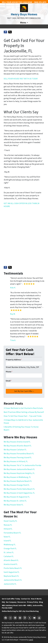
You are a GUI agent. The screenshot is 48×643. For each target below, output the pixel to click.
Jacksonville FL (10, 584)
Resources (21, 602)
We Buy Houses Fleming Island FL (18, 457)
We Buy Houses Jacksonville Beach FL (19, 469)
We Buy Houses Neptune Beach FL (18, 481)
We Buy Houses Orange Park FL (16, 485)
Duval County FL (10, 521)
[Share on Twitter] (10, 32)
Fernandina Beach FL (12, 532)
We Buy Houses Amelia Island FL (17, 441)
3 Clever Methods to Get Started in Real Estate (23, 408)
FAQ (3, 602)
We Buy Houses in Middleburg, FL (17, 477)
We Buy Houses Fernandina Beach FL (19, 453)
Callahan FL (9, 556)
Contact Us (25, 599)
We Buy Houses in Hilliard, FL (16, 461)
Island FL (7, 540)
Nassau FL (8, 525)
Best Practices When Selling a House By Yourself (24, 412)
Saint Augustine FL (11, 572)
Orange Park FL (10, 548)
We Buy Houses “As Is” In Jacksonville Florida (22, 465)
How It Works (36, 599)
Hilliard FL (8, 529)
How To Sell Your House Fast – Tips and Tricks (23, 416)
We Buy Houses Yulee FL (13, 504)
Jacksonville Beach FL (13, 580)
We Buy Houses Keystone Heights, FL (19, 473)
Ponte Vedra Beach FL (13, 568)
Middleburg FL (10, 544)
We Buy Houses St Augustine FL (17, 497)
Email (9, 380)
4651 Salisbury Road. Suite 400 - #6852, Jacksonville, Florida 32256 (22, 606)
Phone (9, 371)
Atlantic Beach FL (11, 560)
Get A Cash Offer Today (11, 599)
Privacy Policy (32, 602)
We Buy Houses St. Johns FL (15, 500)
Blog (41, 602)
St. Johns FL (9, 552)
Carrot (31, 640)
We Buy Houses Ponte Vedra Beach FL (19, 489)
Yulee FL (7, 536)
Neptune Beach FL (11, 576)
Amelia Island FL (10, 564)
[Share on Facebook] (5, 32)
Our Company (11, 602)
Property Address (14, 359)
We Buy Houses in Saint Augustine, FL (19, 493)
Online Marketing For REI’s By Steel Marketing (20, 611)
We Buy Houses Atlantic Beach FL (17, 445)
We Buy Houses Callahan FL (15, 449)
